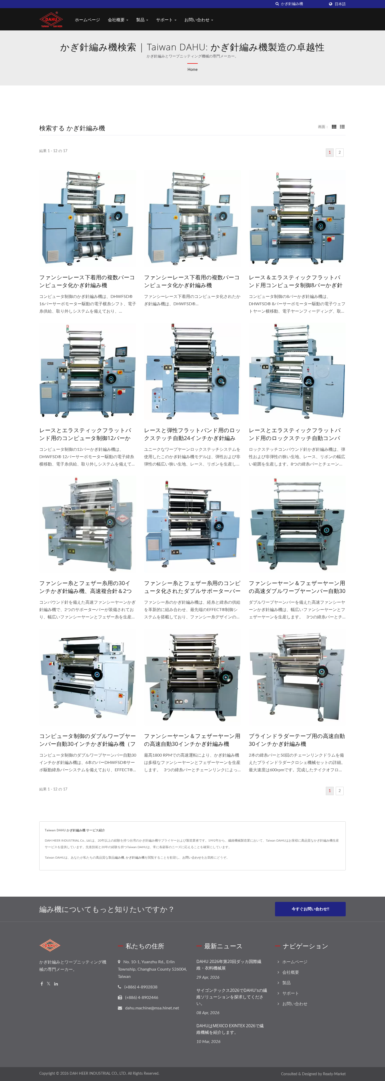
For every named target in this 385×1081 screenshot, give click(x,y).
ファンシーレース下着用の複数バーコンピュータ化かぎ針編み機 (87, 281)
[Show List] (342, 127)
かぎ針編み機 (135, 857)
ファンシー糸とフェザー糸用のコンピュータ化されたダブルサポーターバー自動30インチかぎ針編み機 (192, 590)
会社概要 (117, 20)
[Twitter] (49, 984)
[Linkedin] (56, 984)
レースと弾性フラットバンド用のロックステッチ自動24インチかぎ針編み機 (192, 437)
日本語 (340, 4)
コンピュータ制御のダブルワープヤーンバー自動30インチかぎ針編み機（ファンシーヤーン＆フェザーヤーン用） (87, 743)
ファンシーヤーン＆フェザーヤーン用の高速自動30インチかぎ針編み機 (192, 739)
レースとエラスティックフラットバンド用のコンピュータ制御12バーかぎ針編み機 (85, 437)
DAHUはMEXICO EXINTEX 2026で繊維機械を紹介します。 (230, 1029)
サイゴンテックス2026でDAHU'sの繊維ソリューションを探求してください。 (231, 996)
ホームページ (87, 20)
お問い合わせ (197, 20)
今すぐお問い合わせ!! (310, 909)
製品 (141, 20)
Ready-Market (334, 1074)
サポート (165, 20)
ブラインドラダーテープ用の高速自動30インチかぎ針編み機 (297, 739)
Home (192, 70)
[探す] (277, 4)
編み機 (119, 857)
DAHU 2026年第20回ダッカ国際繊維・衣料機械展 (228, 965)
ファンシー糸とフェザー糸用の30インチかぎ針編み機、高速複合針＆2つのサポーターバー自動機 (85, 590)
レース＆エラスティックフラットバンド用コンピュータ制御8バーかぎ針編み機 (296, 285)
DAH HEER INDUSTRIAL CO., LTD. (98, 1073)
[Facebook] (42, 984)
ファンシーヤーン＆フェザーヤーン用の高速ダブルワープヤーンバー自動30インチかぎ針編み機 (297, 590)
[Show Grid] (334, 127)
